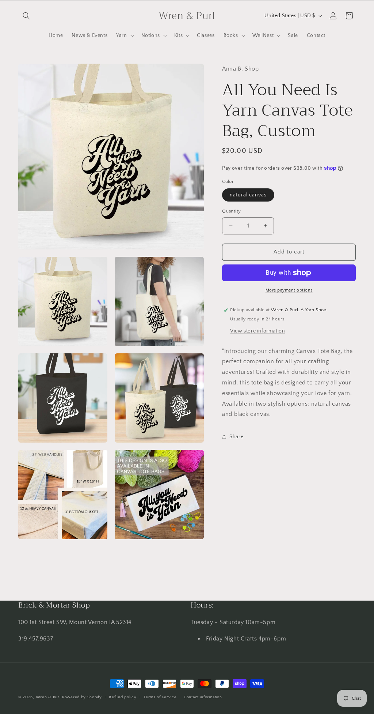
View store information (257, 331)
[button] (26, 16)
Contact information (203, 697)
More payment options (289, 290)
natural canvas (248, 195)
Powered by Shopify (82, 697)
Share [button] (236, 437)
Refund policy (122, 697)
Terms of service (160, 697)
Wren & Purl (48, 697)
